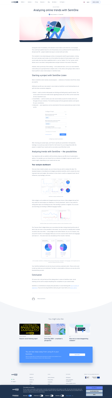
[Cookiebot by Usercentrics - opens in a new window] (15, 396)
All (70, 336)
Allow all (94, 387)
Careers (31, 381)
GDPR (49, 384)
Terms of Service (51, 377)
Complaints (50, 381)
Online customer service (71, 383)
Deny (94, 394)
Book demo (77, 354)
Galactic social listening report (28, 339)
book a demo (73, 287)
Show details (68, 395)
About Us (31, 377)
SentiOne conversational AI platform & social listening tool (14, 2)
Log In (88, 2)
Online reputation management (69, 380)
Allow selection (94, 391)
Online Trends (56, 6)
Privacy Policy (50, 379)
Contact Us (32, 379)
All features (68, 377)
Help (14, 379)
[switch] (41, 396)
